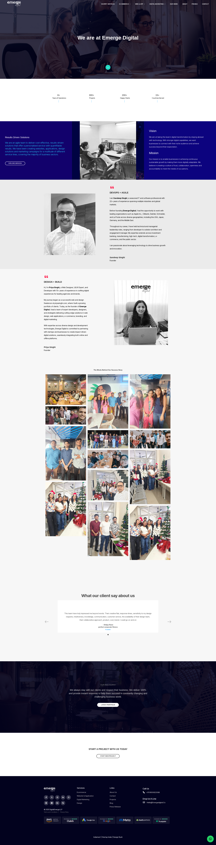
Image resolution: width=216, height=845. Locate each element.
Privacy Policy (64, 812)
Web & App (139, 4)
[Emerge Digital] (14, 4)
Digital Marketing (157, 4)
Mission (153, 153)
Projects (113, 799)
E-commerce (124, 4)
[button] (108, 634)
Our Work (174, 4)
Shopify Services (108, 4)
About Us (113, 792)
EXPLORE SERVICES (15, 163)
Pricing (194, 4)
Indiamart (97, 837)
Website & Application (85, 796)
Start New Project (108, 756)
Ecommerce (81, 792)
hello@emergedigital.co (156, 802)
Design (79, 803)
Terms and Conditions (50, 812)
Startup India (107, 837)
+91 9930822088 (153, 792)
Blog (111, 803)
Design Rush (118, 837)
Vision (152, 131)
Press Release (115, 807)
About (184, 4)
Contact (205, 4)
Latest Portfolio (108, 705)
